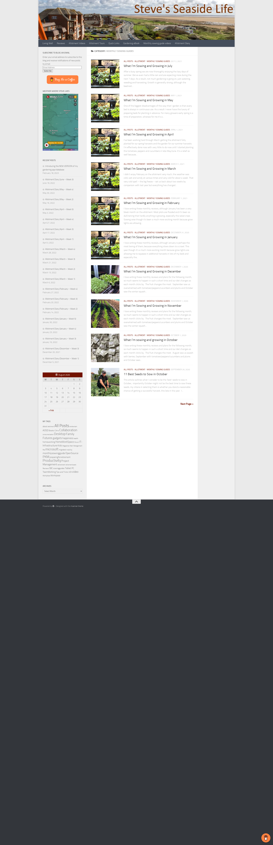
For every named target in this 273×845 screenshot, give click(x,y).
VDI (70, 472)
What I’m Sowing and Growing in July (148, 66)
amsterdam (73, 426)
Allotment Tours (97, 43)
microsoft (51, 449)
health (76, 438)
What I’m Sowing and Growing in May (148, 100)
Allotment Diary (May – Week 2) (59, 199)
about (45, 426)
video (75, 471)
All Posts (128, 61)
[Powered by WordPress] (53, 506)
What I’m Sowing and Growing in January (151, 237)
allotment (51, 426)
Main (71, 446)
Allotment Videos (77, 43)
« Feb (51, 410)
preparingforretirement (60, 457)
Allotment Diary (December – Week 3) (62, 348)
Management (77, 446)
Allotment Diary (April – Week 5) (59, 209)
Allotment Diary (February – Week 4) (61, 289)
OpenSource (71, 453)
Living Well (48, 43)
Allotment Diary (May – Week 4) (59, 189)
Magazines (65, 446)
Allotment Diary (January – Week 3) (60, 338)
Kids (60, 445)
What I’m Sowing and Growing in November (152, 306)
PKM (46, 457)
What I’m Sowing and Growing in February (152, 203)
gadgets (57, 438)
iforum (76, 442)
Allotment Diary (182, 43)
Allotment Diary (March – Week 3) (60, 259)
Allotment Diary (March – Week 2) (60, 269)
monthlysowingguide (54, 453)
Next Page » (186, 403)
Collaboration (68, 430)
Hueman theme (77, 506)
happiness (67, 438)
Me (44, 450)
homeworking (49, 442)
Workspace (55, 475)
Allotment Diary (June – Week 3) (59, 179)
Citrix (57, 430)
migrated (62, 450)
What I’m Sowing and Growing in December (152, 271)
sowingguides (59, 468)
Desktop (60, 434)
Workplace (46, 476)
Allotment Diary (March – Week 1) (60, 279)
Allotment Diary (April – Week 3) (59, 229)
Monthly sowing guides (158, 61)
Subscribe (48, 71)
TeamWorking (49, 472)
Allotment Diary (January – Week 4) (60, 328)
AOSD (45, 430)
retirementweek (70, 465)
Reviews (61, 43)
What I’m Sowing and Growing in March (150, 169)
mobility (69, 450)
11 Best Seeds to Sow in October (145, 374)
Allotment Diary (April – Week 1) (59, 239)
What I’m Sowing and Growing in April (149, 134)
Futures (47, 438)
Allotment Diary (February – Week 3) (61, 299)
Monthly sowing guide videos (157, 43)
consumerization (48, 434)
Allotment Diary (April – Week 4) (59, 219)
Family (70, 434)
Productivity (52, 460)
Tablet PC (69, 468)
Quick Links (113, 43)
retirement (61, 465)
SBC (51, 468)
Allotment (140, 61)
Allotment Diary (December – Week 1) (62, 358)
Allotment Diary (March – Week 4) (60, 249)
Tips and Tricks (62, 472)
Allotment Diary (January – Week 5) (60, 318)
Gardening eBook (131, 43)
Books (51, 430)
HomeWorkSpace (64, 441)
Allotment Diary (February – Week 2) (61, 309)
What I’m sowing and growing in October (151, 340)
